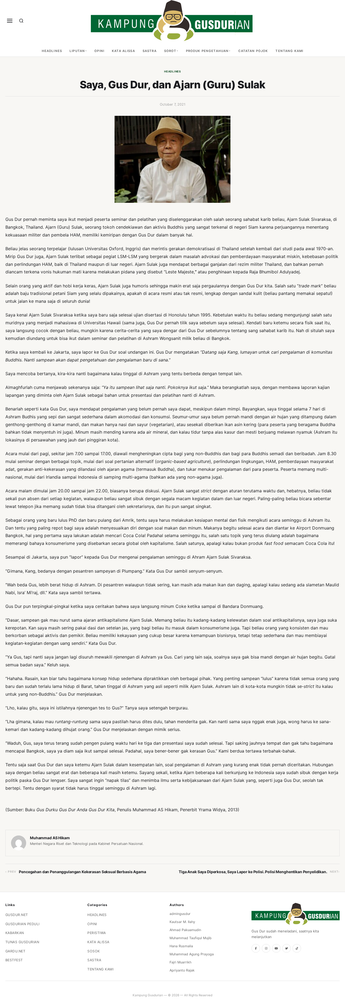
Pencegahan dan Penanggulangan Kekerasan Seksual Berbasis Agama (82, 871)
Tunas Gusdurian (22, 942)
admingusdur (180, 914)
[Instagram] (266, 948)
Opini (99, 51)
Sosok (93, 951)
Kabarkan (14, 933)
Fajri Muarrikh (180, 962)
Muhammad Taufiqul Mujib (191, 938)
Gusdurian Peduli (22, 924)
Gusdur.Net (16, 915)
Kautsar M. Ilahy (182, 922)
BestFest (14, 960)
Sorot (170, 51)
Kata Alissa (123, 51)
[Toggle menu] (9, 20)
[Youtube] (276, 948)
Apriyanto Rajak (182, 970)
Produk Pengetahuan (207, 51)
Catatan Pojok (253, 51)
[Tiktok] (296, 948)
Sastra (150, 51)
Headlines (52, 51)
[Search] (21, 21)
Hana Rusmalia (181, 946)
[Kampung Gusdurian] (172, 20)
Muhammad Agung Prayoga (192, 954)
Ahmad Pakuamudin (185, 930)
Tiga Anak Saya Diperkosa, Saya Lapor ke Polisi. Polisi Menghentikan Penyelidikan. (253, 871)
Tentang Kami (289, 51)
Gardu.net (15, 951)
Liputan (77, 51)
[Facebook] (255, 948)
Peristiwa (96, 933)
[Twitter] (286, 948)
